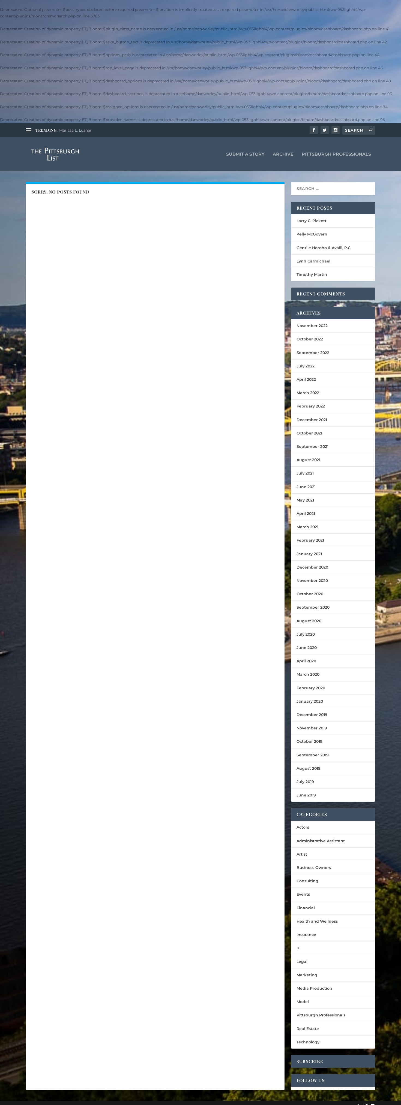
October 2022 (310, 339)
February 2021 (310, 540)
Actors (303, 827)
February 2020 (311, 688)
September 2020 (313, 607)
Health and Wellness (317, 921)
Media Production (314, 988)
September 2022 (313, 352)
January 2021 (309, 553)
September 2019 (313, 755)
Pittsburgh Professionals (336, 154)
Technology (308, 1042)
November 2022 (312, 325)
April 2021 (306, 513)
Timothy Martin (312, 274)
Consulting (307, 880)
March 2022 (308, 392)
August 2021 (308, 459)
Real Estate (308, 1028)
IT (298, 948)
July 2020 (306, 634)
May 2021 (305, 500)
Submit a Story (245, 154)
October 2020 (310, 593)
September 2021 (312, 446)
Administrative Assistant (321, 840)
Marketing (307, 975)
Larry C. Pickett (312, 220)
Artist (302, 854)
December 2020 (312, 567)
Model (303, 1001)
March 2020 (308, 674)
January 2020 (310, 701)
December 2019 (312, 714)
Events (303, 894)
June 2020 (307, 647)
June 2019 (306, 795)
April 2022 (306, 379)
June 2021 (306, 486)
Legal (302, 961)
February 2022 (311, 406)
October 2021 (309, 433)
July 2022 (306, 366)
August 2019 (309, 768)
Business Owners (314, 867)
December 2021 (312, 419)
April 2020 (306, 661)
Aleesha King (71, 130)
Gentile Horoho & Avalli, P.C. (324, 247)
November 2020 (312, 580)
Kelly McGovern (312, 234)
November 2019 (312, 728)
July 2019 (305, 781)
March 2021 (307, 526)
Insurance (306, 934)
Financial (306, 907)
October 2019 (309, 741)
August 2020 (309, 620)
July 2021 (305, 473)
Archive (283, 154)
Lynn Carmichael (313, 261)
